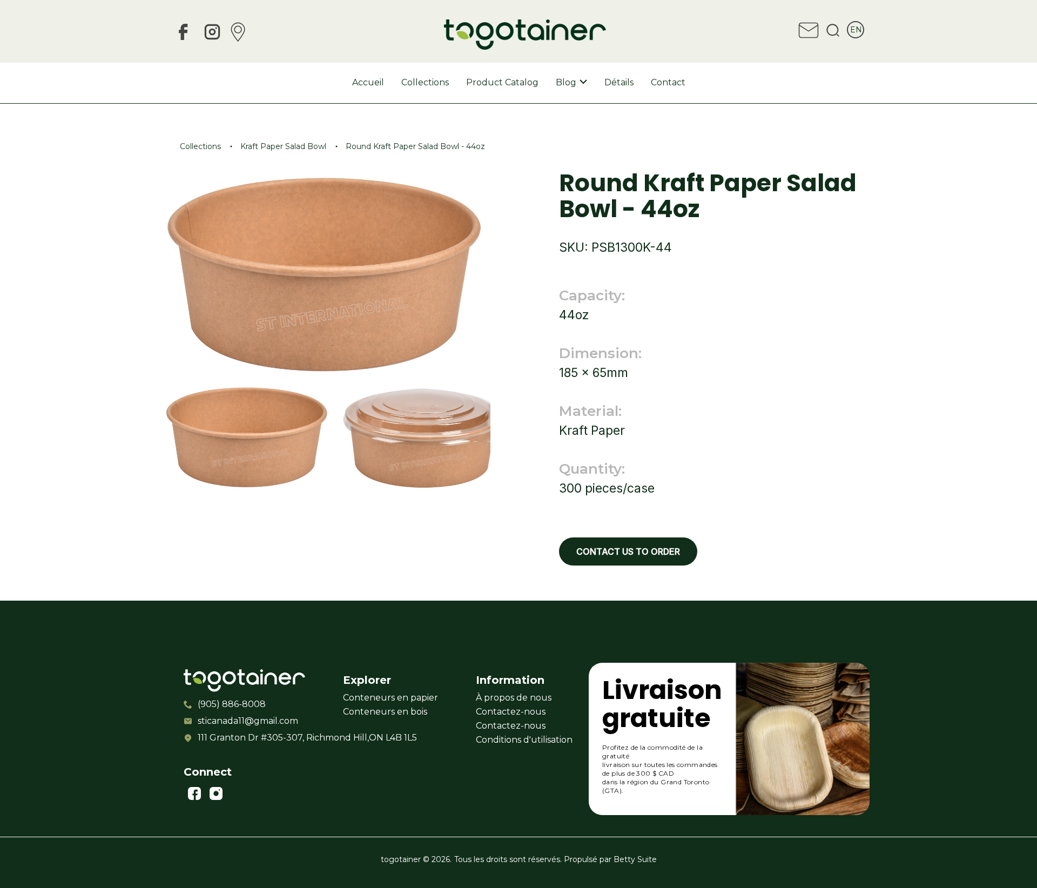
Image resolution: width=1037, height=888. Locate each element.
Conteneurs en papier (390, 697)
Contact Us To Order (628, 551)
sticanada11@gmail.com (248, 721)
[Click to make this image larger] (247, 439)
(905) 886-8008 (232, 704)
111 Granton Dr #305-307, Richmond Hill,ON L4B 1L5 (256, 737)
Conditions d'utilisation (524, 740)
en (856, 30)
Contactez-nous (511, 712)
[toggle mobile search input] (832, 32)
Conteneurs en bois (385, 712)
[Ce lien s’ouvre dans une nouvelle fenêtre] (183, 33)
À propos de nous (513, 697)
